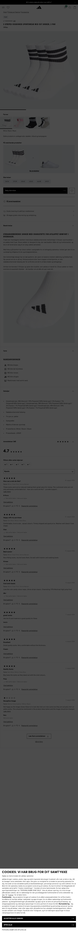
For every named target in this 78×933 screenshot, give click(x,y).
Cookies (10, 895)
